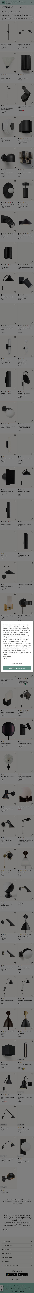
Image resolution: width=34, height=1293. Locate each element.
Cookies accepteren (17, 668)
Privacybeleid (7, 656)
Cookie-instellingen (17, 663)
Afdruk (5, 659)
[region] (17, 646)
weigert (9, 650)
